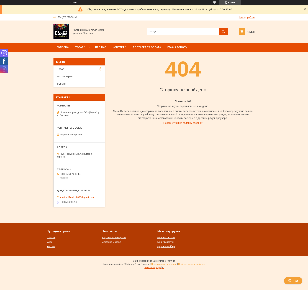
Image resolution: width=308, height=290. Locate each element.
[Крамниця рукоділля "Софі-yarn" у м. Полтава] (61, 38)
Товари (80, 47)
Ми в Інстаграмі (166, 237)
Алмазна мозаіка (111, 242)
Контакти (119, 47)
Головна (63, 47)
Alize (49, 242)
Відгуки (61, 83)
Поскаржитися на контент (164, 264)
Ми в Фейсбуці (165, 242)
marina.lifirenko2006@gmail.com (77, 197)
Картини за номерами (114, 237)
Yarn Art (51, 237)
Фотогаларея (65, 76)
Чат (296, 280)
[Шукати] (223, 31)
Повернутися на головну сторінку (182, 122)
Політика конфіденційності (191, 264)
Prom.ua (171, 261)
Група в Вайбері (166, 246)
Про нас (100, 47)
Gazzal (51, 246)
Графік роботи (177, 47)
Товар (60, 69)
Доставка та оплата (147, 47)
